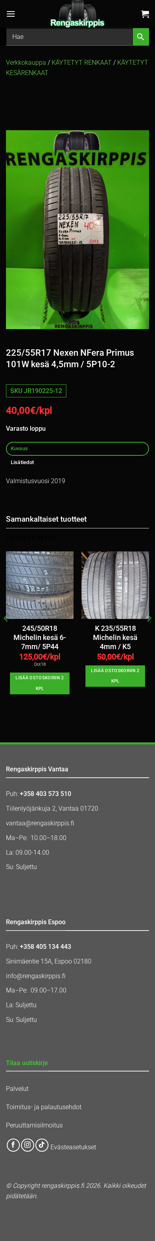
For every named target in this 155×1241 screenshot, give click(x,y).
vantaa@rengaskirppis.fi (40, 823)
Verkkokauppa (26, 62)
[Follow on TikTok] (41, 1145)
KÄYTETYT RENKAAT (82, 62)
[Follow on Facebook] (13, 1145)
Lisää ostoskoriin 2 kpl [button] (39, 683)
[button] (10, 13)
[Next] (148, 634)
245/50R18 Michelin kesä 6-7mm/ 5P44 (40, 637)
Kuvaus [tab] (19, 448)
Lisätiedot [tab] (22, 462)
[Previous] (6, 634)
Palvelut (17, 1089)
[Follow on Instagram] (27, 1145)
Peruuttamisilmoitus (34, 1125)
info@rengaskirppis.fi (36, 976)
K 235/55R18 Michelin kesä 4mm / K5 (115, 637)
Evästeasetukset (73, 1147)
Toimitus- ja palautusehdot (43, 1107)
